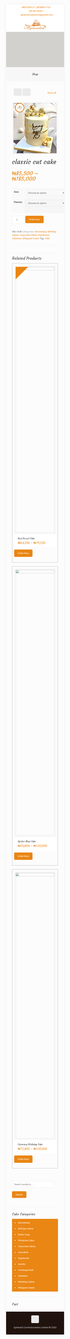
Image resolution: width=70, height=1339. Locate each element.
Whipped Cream (31, 238)
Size (16, 192)
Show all (51, 92)
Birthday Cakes (25, 1228)
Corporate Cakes (28, 235)
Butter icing (24, 1234)
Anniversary (40, 231)
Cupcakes (23, 1252)
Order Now (34, 219)
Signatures (43, 235)
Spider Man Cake (27, 841)
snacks (21, 1264)
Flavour (18, 202)
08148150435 (36, 11)
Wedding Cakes (26, 1281)
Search (19, 1194)
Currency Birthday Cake (30, 1144)
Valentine (17, 238)
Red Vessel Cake (26, 538)
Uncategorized (25, 1270)
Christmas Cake (26, 1240)
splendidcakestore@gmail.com (36, 14)
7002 (47, 238)
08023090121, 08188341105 (36, 7)
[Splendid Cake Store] (35, 24)
